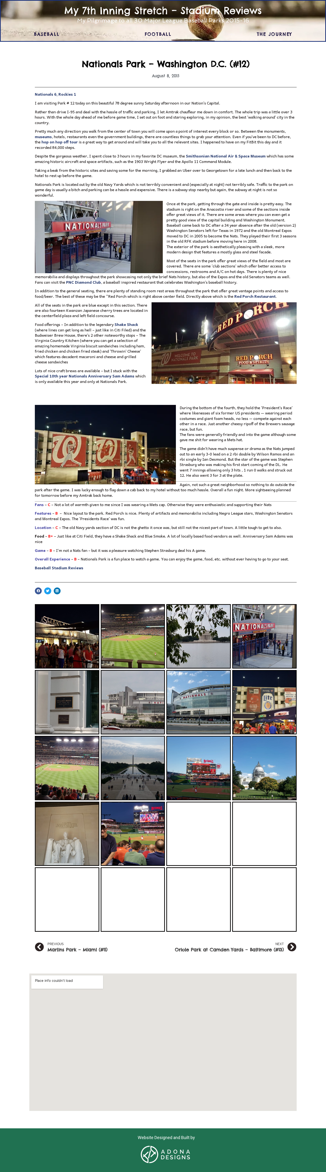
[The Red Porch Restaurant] (198, 899)
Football (158, 34)
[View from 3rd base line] (198, 768)
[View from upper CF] (133, 636)
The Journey (274, 34)
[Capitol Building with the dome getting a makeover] (264, 768)
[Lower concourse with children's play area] (264, 899)
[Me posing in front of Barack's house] (133, 899)
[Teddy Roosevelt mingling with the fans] (67, 899)
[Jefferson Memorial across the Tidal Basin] (198, 636)
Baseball (47, 34)
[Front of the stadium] (198, 702)
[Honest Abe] (67, 834)
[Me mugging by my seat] (133, 834)
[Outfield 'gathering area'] (264, 834)
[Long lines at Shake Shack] (67, 636)
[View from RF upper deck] (67, 768)
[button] (166, 222)
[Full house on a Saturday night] (198, 834)
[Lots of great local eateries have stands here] (264, 702)
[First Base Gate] (264, 636)
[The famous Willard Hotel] (67, 702)
